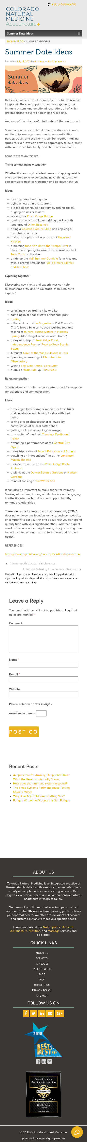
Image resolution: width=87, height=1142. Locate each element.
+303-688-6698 (63, 4)
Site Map (41, 995)
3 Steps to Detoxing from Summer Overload (49, 569)
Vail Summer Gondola (43, 258)
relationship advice (46, 578)
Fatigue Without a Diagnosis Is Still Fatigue (41, 800)
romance (63, 578)
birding (15, 319)
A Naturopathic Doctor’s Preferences (32, 563)
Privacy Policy (41, 990)
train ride (30, 369)
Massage (53, 930)
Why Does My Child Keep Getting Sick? (39, 796)
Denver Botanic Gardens (47, 472)
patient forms (42, 968)
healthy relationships (23, 578)
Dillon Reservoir (38, 224)
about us (42, 952)
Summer (42, 574)
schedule (41, 963)
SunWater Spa (45, 481)
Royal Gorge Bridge (40, 216)
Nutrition (34, 930)
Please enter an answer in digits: (30, 704)
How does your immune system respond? (40, 783)
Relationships (29, 574)
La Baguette (43, 323)
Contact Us (42, 985)
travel (52, 574)
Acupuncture (18, 930)
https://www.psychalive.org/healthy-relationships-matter (42, 554)
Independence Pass (24, 344)
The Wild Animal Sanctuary (39, 365)
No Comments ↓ (57, 61)
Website (14, 689)
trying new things (27, 582)
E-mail (13, 674)
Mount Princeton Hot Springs (57, 451)
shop (41, 979)
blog (20, 41)
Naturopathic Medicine (58, 927)
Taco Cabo (18, 254)
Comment (15, 623)
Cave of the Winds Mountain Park (45, 353)
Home (11, 41)
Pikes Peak (49, 369)
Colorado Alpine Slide (36, 228)
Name (13, 659)
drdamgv (39, 61)
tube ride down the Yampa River (46, 245)
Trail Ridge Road (47, 340)
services (42, 958)
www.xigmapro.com (52, 1138)
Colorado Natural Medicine (48, 1132)
